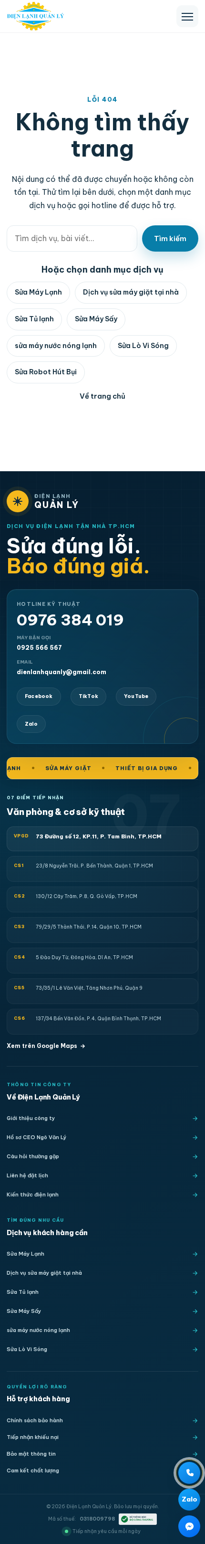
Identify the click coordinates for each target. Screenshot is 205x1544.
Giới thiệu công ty (31, 1118)
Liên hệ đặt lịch (27, 1175)
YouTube (136, 696)
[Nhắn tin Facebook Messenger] (189, 1526)
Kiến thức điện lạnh (33, 1194)
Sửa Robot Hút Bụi (46, 372)
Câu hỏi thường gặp (33, 1156)
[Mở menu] (187, 16)
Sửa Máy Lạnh (38, 292)
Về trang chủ (102, 396)
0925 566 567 (39, 643)
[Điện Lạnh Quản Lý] (35, 16)
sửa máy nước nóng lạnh (56, 345)
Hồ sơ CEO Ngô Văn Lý (36, 1137)
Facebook (39, 696)
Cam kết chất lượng (33, 1470)
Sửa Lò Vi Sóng (143, 345)
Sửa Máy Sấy (96, 319)
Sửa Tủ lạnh (34, 319)
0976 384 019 (70, 619)
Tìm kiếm (170, 238)
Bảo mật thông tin (31, 1453)
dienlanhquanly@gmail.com (61, 667)
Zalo (31, 724)
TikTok (88, 696)
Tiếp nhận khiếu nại (33, 1437)
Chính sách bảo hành (35, 1420)
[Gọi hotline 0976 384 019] (189, 1473)
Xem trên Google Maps (46, 1045)
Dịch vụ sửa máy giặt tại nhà (131, 292)
